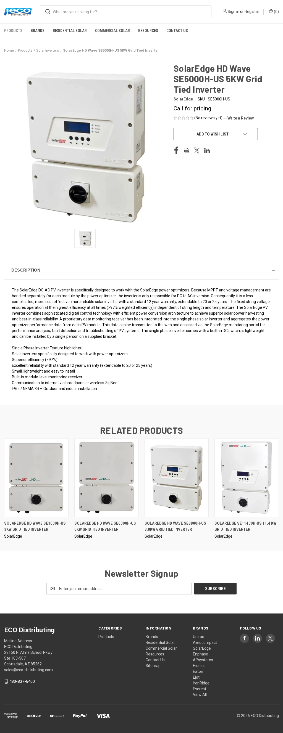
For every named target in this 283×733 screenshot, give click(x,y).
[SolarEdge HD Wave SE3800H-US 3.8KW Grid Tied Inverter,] (177, 478)
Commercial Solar (112, 30)
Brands (37, 30)
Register (252, 11)
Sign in (233, 11)
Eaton (198, 671)
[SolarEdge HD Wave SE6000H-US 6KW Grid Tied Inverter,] (106, 478)
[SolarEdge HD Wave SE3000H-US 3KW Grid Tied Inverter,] (36, 478)
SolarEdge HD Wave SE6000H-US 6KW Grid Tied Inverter (105, 526)
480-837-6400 (22, 681)
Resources (148, 30)
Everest (199, 689)
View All (200, 694)
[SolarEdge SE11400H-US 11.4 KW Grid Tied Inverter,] (247, 478)
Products (13, 30)
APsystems (203, 660)
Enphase (200, 654)
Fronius (199, 665)
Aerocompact (205, 642)
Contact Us (177, 30)
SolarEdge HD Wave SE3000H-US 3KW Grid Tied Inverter (35, 526)
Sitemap (153, 665)
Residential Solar (70, 30)
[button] (238, 118)
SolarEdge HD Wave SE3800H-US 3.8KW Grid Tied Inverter (175, 526)
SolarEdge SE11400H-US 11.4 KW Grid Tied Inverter (245, 526)
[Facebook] (176, 150)
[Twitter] (197, 150)
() (276, 11)
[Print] (186, 150)
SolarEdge (202, 648)
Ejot (196, 677)
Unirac (198, 636)
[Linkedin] (207, 150)
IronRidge (201, 683)
